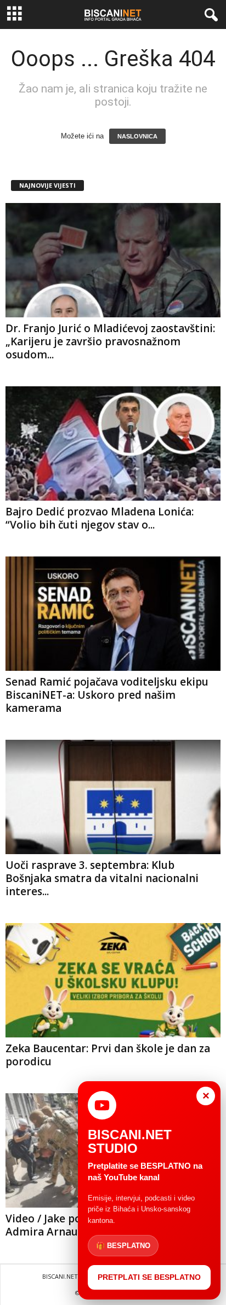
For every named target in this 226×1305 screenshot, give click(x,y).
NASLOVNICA (137, 136)
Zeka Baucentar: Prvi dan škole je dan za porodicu (107, 1055)
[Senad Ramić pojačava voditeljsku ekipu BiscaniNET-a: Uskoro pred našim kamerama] (113, 613)
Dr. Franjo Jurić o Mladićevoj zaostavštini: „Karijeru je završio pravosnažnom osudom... (110, 341)
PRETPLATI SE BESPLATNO (149, 1277)
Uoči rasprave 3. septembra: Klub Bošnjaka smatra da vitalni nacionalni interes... (102, 878)
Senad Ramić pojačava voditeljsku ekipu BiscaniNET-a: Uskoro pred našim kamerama (106, 695)
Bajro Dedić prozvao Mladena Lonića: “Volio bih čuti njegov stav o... (99, 518)
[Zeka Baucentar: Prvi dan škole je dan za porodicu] (113, 980)
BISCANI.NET (60, 1276)
